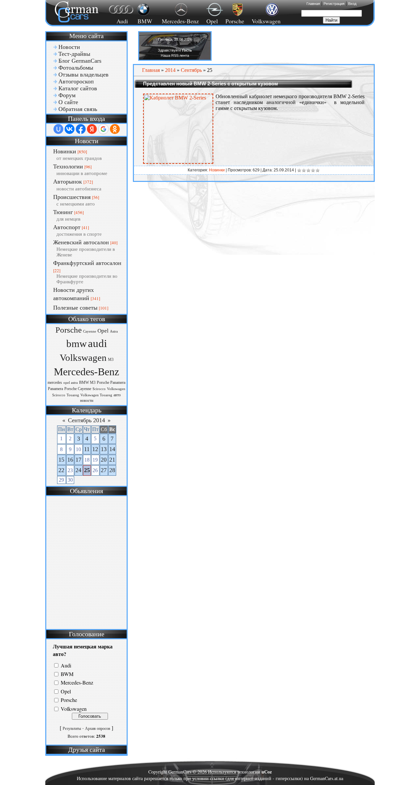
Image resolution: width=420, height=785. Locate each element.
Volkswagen (266, 21)
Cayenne (89, 331)
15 (61, 459)
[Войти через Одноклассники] (115, 129)
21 (112, 459)
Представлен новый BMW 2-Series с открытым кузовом (210, 83)
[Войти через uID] (58, 129)
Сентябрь (191, 70)
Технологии (68, 166)
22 (61, 470)
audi (97, 343)
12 (95, 449)
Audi (118, 21)
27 (104, 470)
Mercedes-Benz (179, 21)
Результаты (72, 728)
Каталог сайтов (77, 88)
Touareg (73, 395)
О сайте (68, 102)
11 (87, 449)
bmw (76, 343)
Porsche (234, 21)
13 (104, 449)
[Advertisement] (85, 561)
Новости (69, 47)
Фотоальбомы (75, 67)
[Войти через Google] (103, 129)
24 (78, 470)
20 (104, 459)
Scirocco (99, 389)
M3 (111, 359)
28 (112, 470)
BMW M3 (87, 382)
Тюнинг (63, 212)
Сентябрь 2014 (86, 420)
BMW (144, 21)
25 (87, 470)
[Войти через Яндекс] (92, 129)
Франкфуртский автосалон (87, 263)
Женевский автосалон (81, 242)
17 (78, 459)
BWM (67, 673)
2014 (170, 70)
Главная (313, 4)
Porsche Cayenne (77, 388)
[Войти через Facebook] (81, 129)
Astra (114, 331)
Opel (212, 21)
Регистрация (334, 4)
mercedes (55, 382)
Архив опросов (97, 728)
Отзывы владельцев (83, 74)
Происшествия (72, 197)
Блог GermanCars (79, 60)
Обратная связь (77, 109)
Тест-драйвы (74, 54)
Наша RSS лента (175, 55)
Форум (66, 95)
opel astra (70, 382)
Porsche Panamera (111, 382)
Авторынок (67, 181)
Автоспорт (66, 227)
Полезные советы (75, 307)
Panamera (55, 388)
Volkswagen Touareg (96, 395)
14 (112, 449)
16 (70, 459)
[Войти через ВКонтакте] (69, 129)
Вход (352, 4)
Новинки (64, 151)
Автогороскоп (76, 81)
